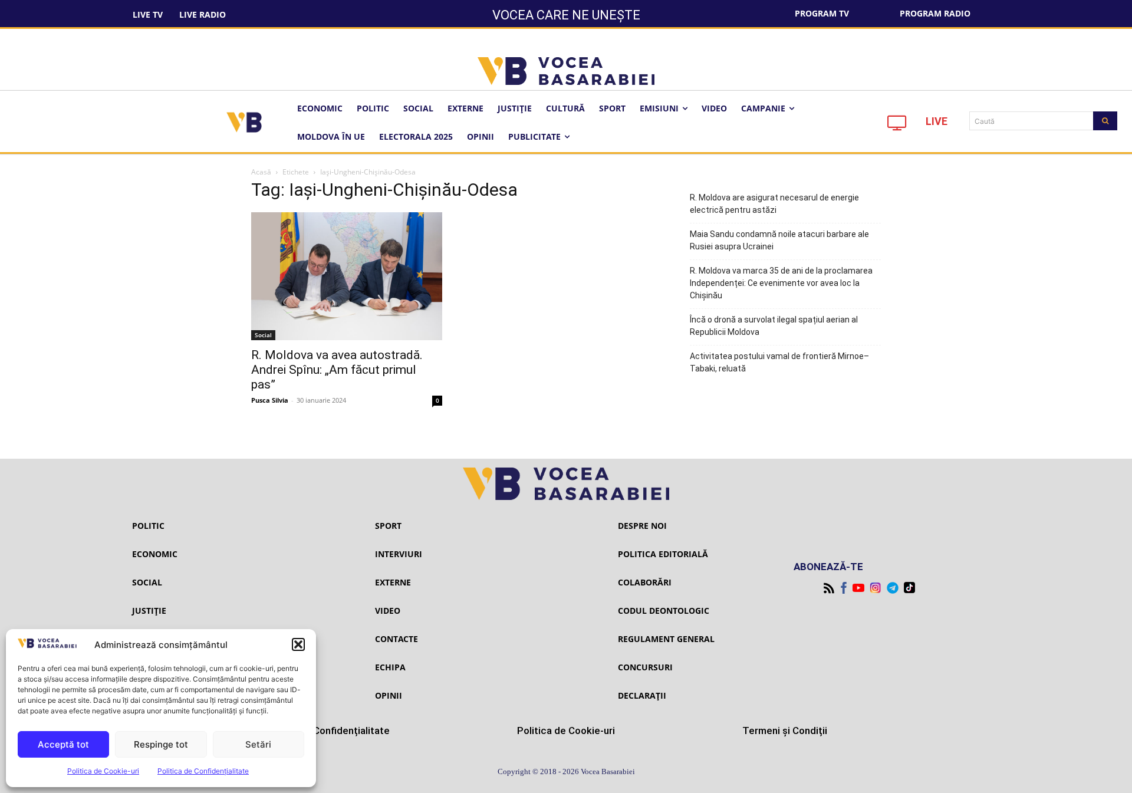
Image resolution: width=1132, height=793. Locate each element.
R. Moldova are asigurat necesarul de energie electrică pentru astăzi (774, 204)
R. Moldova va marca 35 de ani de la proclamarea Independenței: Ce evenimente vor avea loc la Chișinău (781, 283)
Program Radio (935, 13)
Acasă (261, 172)
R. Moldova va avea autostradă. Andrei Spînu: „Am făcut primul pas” (337, 369)
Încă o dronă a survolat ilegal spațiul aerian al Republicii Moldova (774, 326)
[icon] (897, 126)
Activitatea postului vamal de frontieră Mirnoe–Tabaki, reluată (779, 362)
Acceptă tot (63, 744)
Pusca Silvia (269, 400)
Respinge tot (161, 744)
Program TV (822, 13)
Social (263, 335)
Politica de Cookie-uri (103, 770)
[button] (298, 644)
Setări (258, 744)
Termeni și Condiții (784, 730)
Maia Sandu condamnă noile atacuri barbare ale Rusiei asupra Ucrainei (779, 240)
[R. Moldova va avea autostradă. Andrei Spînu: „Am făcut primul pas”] (346, 276)
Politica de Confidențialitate (203, 770)
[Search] (1105, 120)
